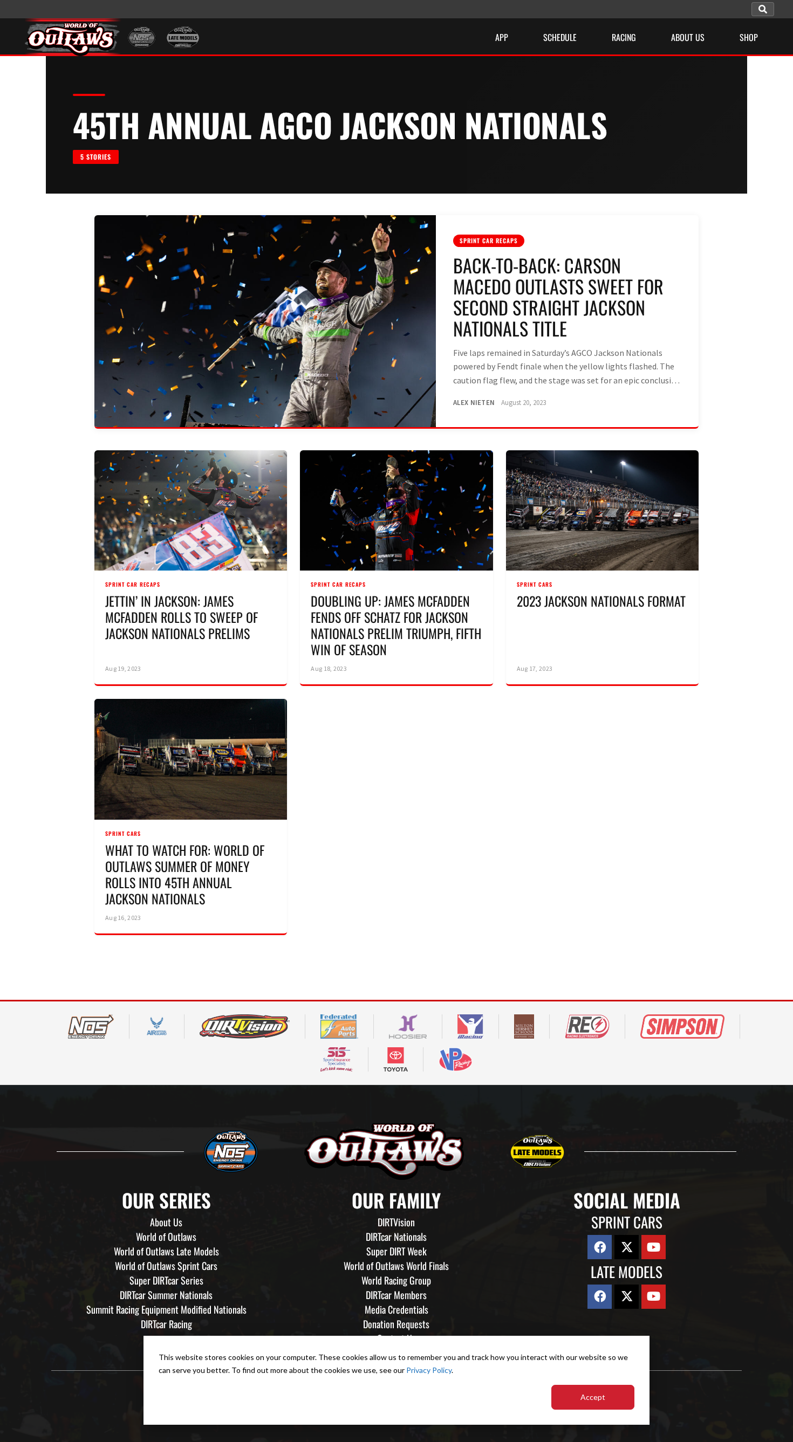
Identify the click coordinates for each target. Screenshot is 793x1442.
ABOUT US (688, 37)
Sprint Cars (534, 584)
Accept (592, 1397)
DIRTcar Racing (166, 1324)
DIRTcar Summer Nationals (166, 1295)
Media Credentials (396, 1309)
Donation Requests (396, 1324)
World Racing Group (396, 1280)
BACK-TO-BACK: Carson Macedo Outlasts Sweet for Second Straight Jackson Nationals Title (558, 296)
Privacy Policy (429, 1370)
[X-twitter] (626, 1247)
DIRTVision (396, 1222)
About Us (166, 1222)
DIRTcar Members (396, 1295)
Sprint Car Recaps (489, 240)
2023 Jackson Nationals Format (601, 600)
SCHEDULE (560, 37)
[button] (762, 9)
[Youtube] (653, 1247)
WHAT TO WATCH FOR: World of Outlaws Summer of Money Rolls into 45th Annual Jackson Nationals (184, 874)
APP (501, 37)
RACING (624, 37)
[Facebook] (599, 1247)
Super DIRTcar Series (166, 1280)
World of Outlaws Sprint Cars (166, 1266)
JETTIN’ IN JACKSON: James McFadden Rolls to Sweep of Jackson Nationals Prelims (181, 617)
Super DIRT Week (396, 1251)
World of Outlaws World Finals (396, 1266)
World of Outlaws (166, 1237)
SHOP (749, 37)
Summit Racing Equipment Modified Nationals (166, 1309)
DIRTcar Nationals (396, 1237)
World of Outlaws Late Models (166, 1251)
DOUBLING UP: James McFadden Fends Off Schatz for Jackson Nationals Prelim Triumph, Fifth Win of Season (396, 625)
